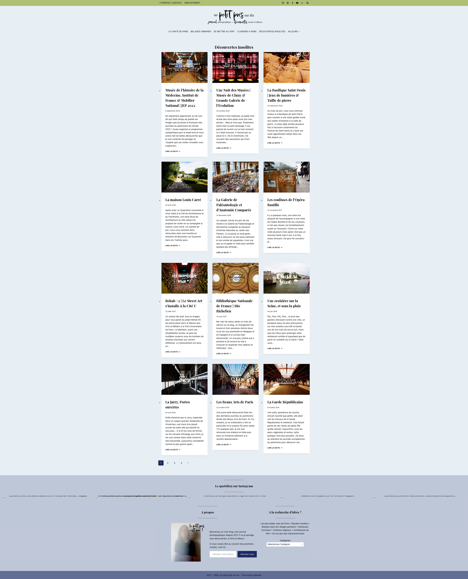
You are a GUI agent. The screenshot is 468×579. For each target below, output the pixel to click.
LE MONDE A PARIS (247, 31)
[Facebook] (292, 3)
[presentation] (184, 67)
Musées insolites (300, 523)
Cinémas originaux (282, 530)
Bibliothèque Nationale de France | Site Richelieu (234, 305)
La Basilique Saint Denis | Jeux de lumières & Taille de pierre (286, 95)
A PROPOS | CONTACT (171, 3)
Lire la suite (172, 151)
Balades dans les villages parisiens (279, 527)
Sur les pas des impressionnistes (288, 533)
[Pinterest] (288, 3)
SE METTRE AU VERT (224, 31)
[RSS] (302, 3)
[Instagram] (283, 3)
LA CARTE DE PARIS (178, 31)
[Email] (297, 3)
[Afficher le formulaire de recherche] (307, 3)
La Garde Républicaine (285, 402)
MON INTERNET (192, 3)
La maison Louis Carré (183, 199)
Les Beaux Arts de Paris (234, 402)
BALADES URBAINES (201, 31)
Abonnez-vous (247, 554)
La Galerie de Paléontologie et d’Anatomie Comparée (233, 204)
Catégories (285, 540)
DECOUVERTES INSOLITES (272, 31)
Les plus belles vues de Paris (275, 523)
